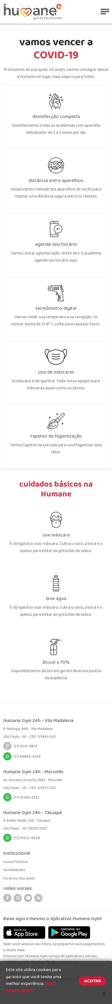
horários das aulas (19, 878)
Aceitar (92, 981)
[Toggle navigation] (105, 12)
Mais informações (30, 987)
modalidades (14, 870)
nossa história (15, 862)
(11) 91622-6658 (27, 838)
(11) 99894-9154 (27, 756)
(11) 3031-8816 (26, 746)
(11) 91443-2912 (26, 797)
